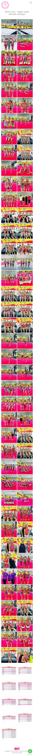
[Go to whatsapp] (30, 751)
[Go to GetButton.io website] (30, 754)
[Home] (5, 5)
